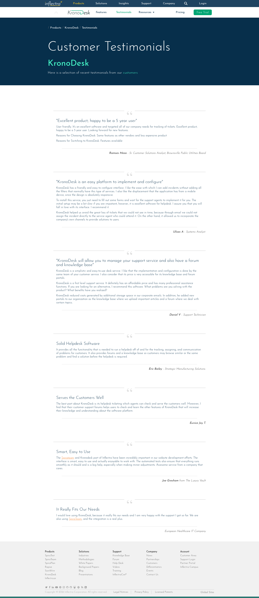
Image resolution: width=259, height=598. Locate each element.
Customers (151, 563)
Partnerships (152, 559)
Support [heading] (117, 551)
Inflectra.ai (50, 578)
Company (169, 3)
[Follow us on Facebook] (49, 587)
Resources (145, 12)
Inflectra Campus (189, 567)
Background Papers (89, 567)
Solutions (101, 3)
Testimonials (123, 12)
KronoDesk (72, 27)
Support (146, 3)
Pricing (180, 12)
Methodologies (86, 559)
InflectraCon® (120, 574)
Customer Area (188, 555)
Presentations (86, 574)
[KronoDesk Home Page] (78, 12)
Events (149, 570)
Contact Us (152, 574)
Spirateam (67, 458)
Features (101, 12)
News (149, 555)
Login (202, 3)
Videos (116, 567)
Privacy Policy (142, 592)
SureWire (50, 570)
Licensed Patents (164, 592)
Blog (81, 570)
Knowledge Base (121, 555)
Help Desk (118, 563)
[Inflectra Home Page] (56, 3)
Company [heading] (151, 551)
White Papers (86, 563)
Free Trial (203, 12)
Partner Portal (187, 563)
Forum (116, 559)
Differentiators (154, 567)
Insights (124, 3)
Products (78, 3)
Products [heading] (49, 551)
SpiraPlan (50, 563)
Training (117, 570)
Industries (84, 555)
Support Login (187, 559)
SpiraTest (50, 555)
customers (130, 73)
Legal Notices (120, 592)
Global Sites (207, 592)
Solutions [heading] (84, 551)
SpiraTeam (75, 519)
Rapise (48, 567)
